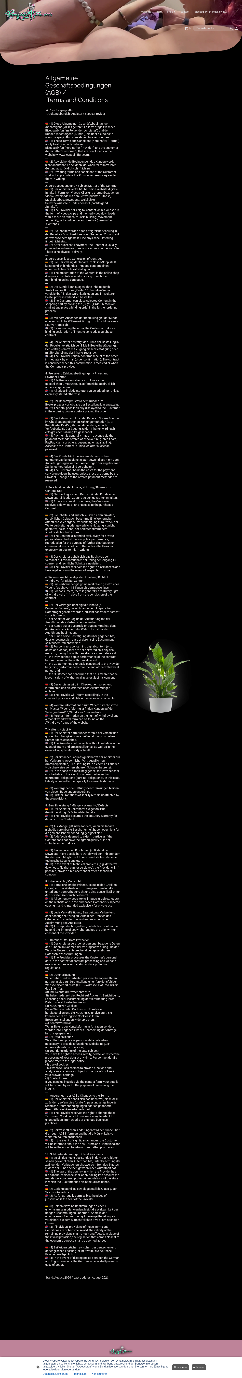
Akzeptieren (181, 1367)
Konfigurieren (100, 1373)
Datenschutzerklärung (55, 1373)
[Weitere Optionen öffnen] (234, 12)
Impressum (80, 1373)
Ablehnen (198, 1367)
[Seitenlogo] (29, 12)
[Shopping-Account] (237, 28)
